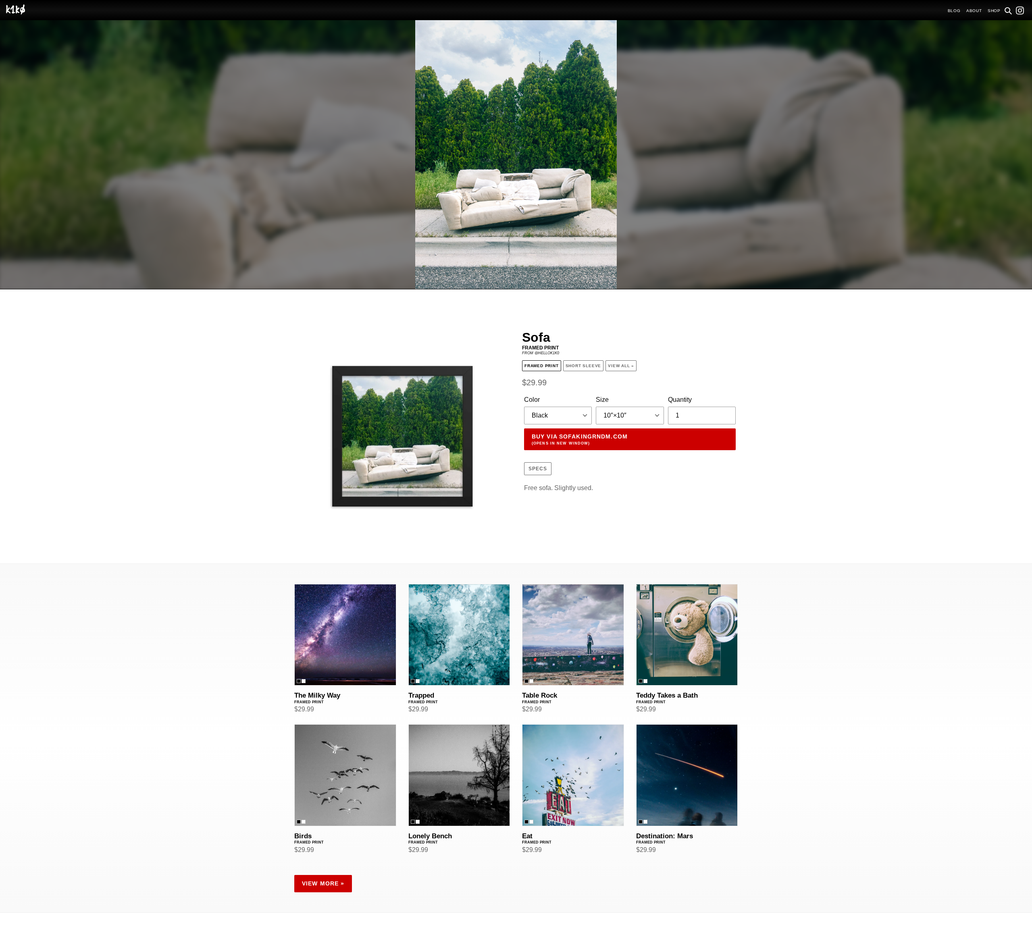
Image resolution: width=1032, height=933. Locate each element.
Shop (994, 10)
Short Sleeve (583, 366)
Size (602, 399)
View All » (621, 366)
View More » (323, 883)
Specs (537, 469)
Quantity (680, 399)
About (974, 10)
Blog (954, 10)
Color (532, 399)
